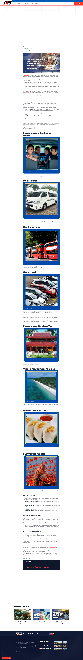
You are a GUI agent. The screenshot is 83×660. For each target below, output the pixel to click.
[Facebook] (50, 634)
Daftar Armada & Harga (28, 3)
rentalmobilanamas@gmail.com (33, 566)
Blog (28, 9)
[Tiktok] (54, 634)
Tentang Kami (19, 3)
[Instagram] (52, 634)
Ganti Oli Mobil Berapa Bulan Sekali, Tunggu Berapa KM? (21, 622)
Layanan (36, 3)
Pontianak (29, 91)
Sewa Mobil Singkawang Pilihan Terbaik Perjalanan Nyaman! (37, 97)
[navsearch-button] (71, 4)
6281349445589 (32, 564)
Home (13, 3)
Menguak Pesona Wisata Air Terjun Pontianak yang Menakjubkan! (59, 622)
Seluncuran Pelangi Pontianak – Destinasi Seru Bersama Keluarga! (41, 622)
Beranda (25, 9)
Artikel (31, 9)
